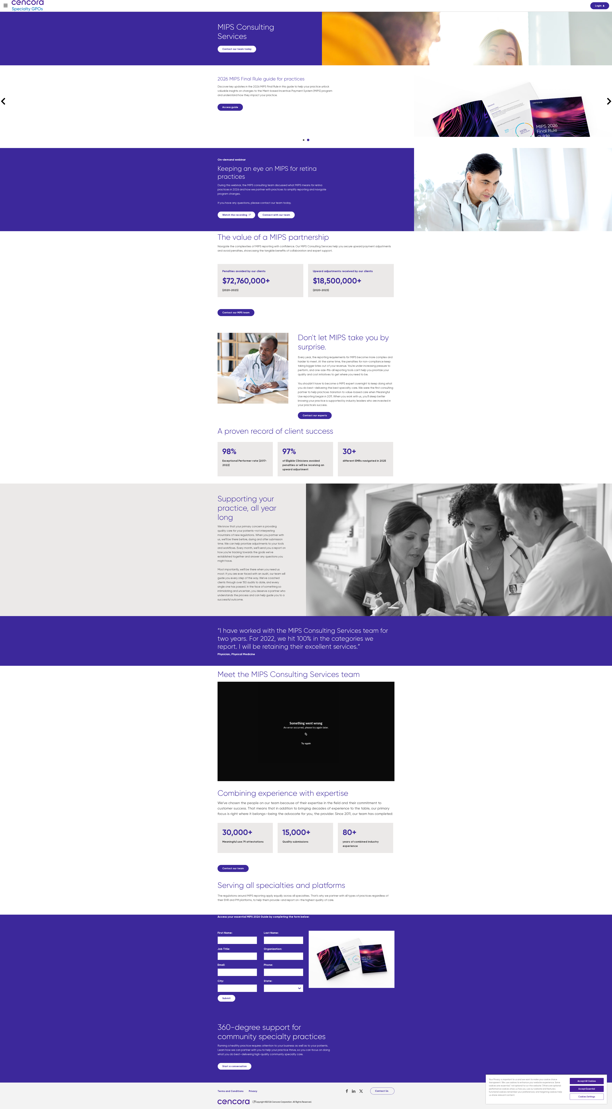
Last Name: (271, 932)
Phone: (268, 964)
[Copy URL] (306, 734)
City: (221, 981)
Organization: (273, 948)
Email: (221, 964)
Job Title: (224, 948)
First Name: (225, 932)
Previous (4, 101)
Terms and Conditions (230, 1091)
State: (268, 981)
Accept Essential (586, 1089)
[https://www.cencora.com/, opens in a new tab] (236, 1102)
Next (607, 101)
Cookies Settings (586, 1096)
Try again (306, 743)
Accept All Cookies (587, 1081)
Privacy (253, 1091)
